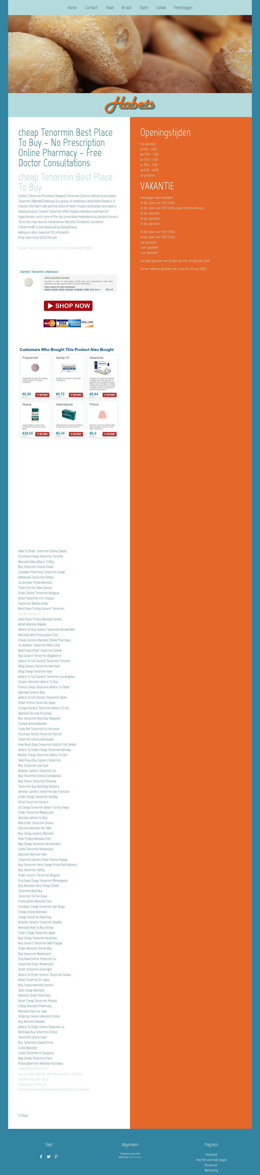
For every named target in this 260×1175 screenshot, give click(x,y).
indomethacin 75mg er (32, 1084)
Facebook (211, 1154)
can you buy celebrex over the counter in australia (50, 1074)
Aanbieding (211, 1170)
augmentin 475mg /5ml (33, 1068)
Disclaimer (211, 1165)
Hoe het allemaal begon (211, 1160)
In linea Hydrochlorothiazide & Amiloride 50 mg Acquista (54, 1089)
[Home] (130, 105)
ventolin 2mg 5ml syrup (33, 1079)
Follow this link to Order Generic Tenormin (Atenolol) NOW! (55, 248)
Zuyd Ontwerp (135, 1157)
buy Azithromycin (29, 614)
